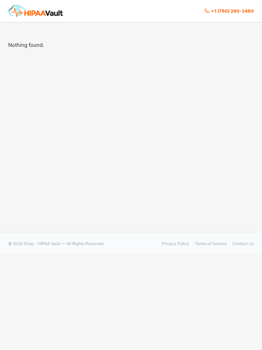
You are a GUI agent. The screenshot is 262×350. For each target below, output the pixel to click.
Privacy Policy (175, 243)
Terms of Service (211, 243)
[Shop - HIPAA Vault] (35, 10)
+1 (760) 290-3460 (232, 11)
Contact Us (243, 243)
